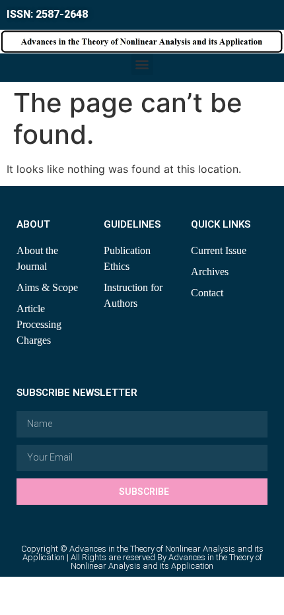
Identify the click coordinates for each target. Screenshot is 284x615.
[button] (142, 64)
